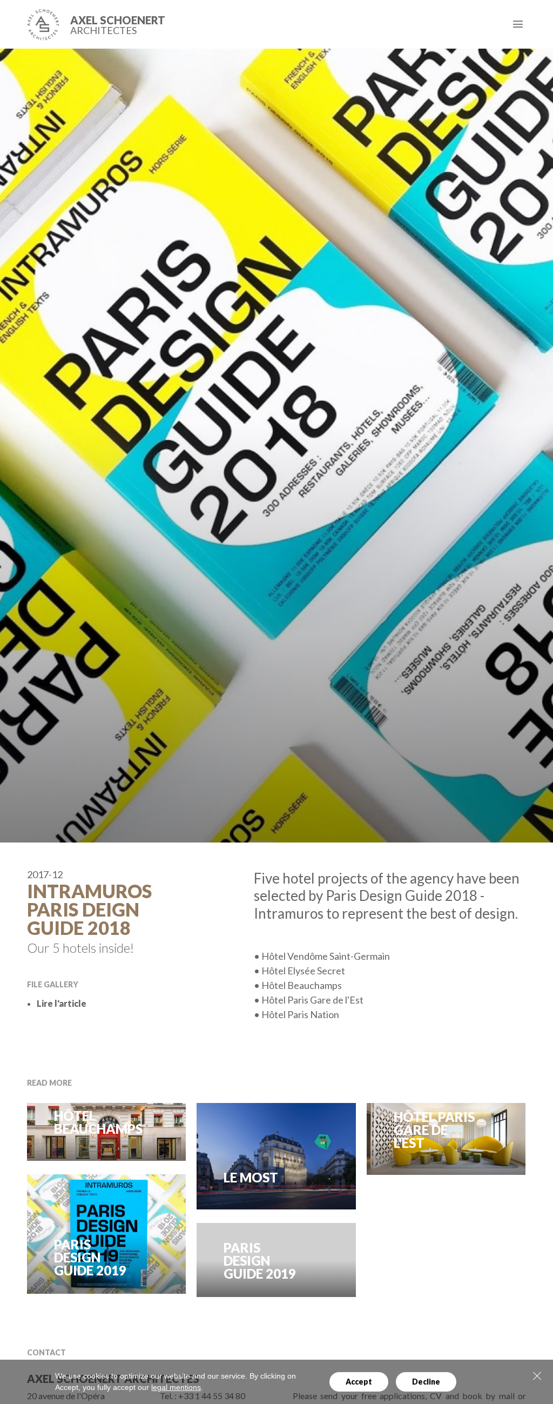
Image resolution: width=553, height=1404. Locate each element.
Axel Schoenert (117, 25)
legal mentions (176, 1387)
